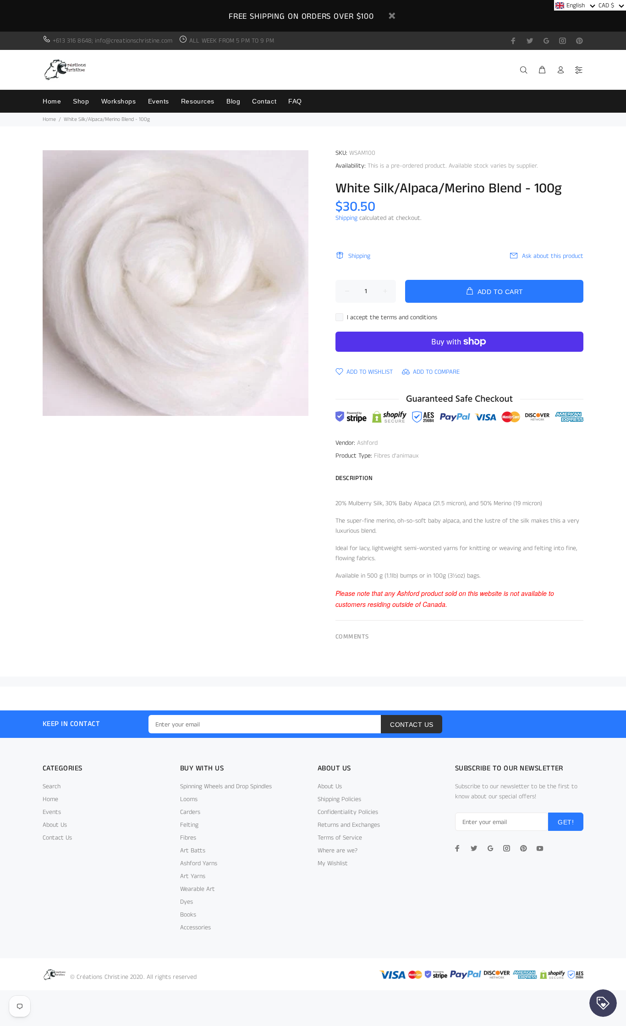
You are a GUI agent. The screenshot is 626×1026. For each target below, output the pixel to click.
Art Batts (192, 850)
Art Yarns (192, 876)
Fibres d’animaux (396, 455)
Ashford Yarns (198, 863)
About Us (55, 825)
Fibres (188, 837)
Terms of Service (340, 837)
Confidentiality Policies (348, 812)
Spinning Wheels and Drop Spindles (226, 786)
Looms (189, 799)
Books (188, 914)
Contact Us (57, 837)
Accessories (195, 927)
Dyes (186, 901)
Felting (189, 825)
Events (52, 812)
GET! (566, 822)
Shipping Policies (339, 799)
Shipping (346, 218)
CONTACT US (411, 724)
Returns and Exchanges (349, 825)
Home (49, 119)
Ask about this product (552, 256)
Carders (190, 812)
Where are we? (337, 850)
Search (51, 786)
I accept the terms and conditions (392, 317)
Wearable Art (197, 889)
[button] (575, 5)
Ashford (367, 443)
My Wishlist (333, 863)
